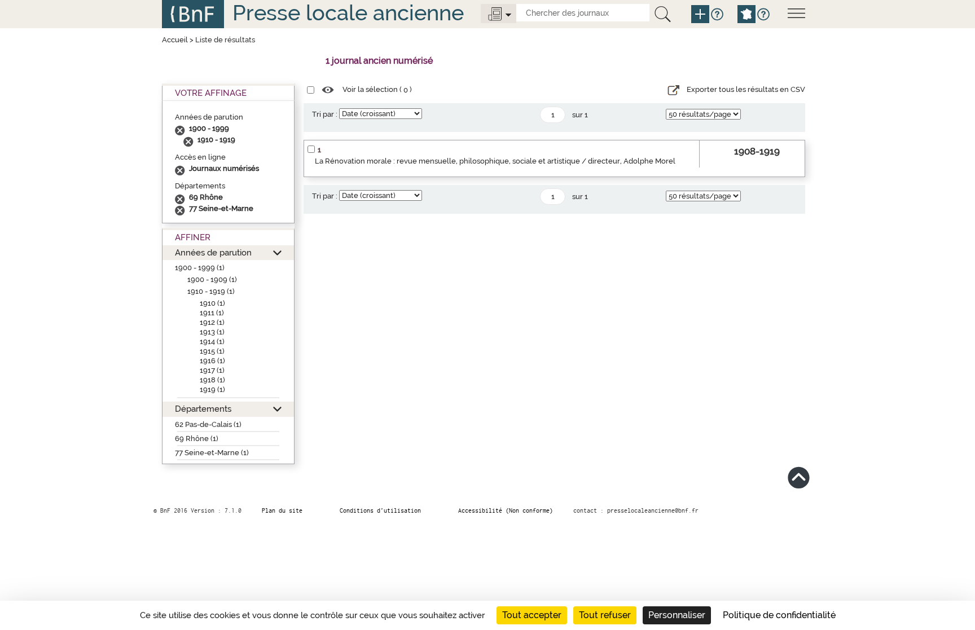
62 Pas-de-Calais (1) (208, 424)
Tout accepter (531, 615)
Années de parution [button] (213, 252)
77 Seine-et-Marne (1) (212, 452)
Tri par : (324, 114)
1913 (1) (212, 332)
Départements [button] (203, 408)
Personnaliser (676, 615)
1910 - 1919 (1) (211, 291)
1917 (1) (212, 370)
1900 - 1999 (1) (200, 267)
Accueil (175, 40)
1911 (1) (212, 313)
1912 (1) (212, 322)
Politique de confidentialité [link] (779, 615)
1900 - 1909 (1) (212, 279)
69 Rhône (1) (196, 438)
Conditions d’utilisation (380, 510)
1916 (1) (212, 360)
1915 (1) (212, 351)
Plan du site (282, 510)
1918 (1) (212, 380)
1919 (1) (212, 389)
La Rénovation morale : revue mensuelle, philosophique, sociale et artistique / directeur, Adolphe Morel (495, 161)
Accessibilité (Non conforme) (505, 510)
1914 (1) (212, 341)
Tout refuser (605, 615)
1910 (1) (212, 303)
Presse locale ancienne (348, 12)
